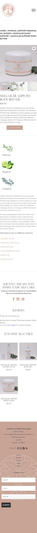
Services (19, 458)
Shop (18, 466)
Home (3, 31)
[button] (34, 48)
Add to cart (15, 127)
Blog (18, 463)
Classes (18, 460)
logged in (14, 325)
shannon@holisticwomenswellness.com (18, 434)
